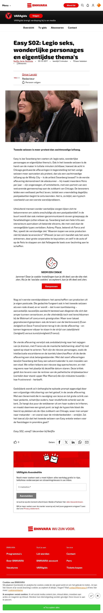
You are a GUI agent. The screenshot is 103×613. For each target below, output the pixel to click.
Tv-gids (42, 27)
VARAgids (20, 15)
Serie (22, 61)
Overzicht (28, 27)
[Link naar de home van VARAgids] (8, 16)
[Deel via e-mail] (86, 442)
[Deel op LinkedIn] (73, 442)
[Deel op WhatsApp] (80, 442)
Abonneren (57, 27)
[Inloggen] (93, 5)
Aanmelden (26, 495)
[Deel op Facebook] (59, 442)
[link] (17, 78)
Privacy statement (31, 508)
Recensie (29, 61)
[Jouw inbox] (87, 5)
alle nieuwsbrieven (75, 502)
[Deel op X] (66, 442)
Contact (72, 27)
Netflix (17, 61)
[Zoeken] (82, 5)
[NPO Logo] (99, 5)
